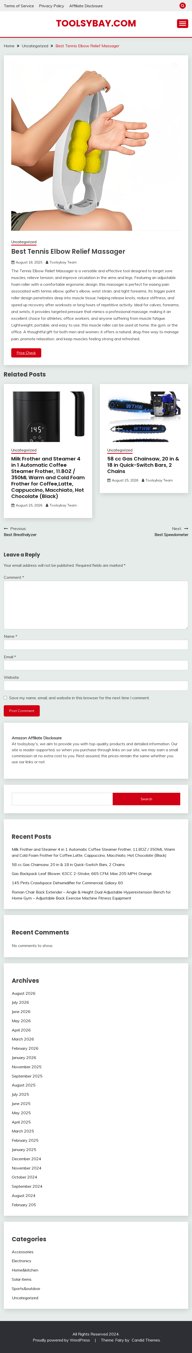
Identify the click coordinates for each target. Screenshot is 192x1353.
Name (10, 636)
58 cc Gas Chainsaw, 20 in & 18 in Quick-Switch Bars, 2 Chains (143, 465)
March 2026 (23, 1039)
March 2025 (23, 1131)
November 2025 (27, 1066)
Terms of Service (19, 5)
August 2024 (24, 1195)
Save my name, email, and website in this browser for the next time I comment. (79, 697)
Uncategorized (23, 242)
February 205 (24, 1204)
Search (146, 799)
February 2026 (25, 1048)
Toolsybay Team (63, 262)
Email (10, 656)
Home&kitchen (25, 1270)
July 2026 (20, 1002)
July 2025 (20, 1094)
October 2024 (24, 1177)
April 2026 (21, 1030)
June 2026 (21, 1011)
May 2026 (21, 1020)
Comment (14, 577)
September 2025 (27, 1076)
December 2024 (26, 1158)
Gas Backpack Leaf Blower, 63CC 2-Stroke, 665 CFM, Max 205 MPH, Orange (82, 873)
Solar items (22, 1279)
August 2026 (24, 993)
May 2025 (21, 1112)
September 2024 (27, 1186)
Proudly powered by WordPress (62, 1340)
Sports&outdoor (26, 1288)
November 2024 (27, 1168)
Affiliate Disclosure (86, 5)
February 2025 (25, 1140)
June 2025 (21, 1103)
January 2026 (24, 1057)
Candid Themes (146, 1340)
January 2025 (24, 1149)
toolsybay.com (96, 23)
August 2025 (24, 1085)
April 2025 (21, 1122)
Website (11, 677)
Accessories (23, 1251)
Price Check (26, 352)
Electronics (21, 1260)
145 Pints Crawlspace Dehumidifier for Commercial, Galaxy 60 (67, 882)
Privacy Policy (51, 5)
